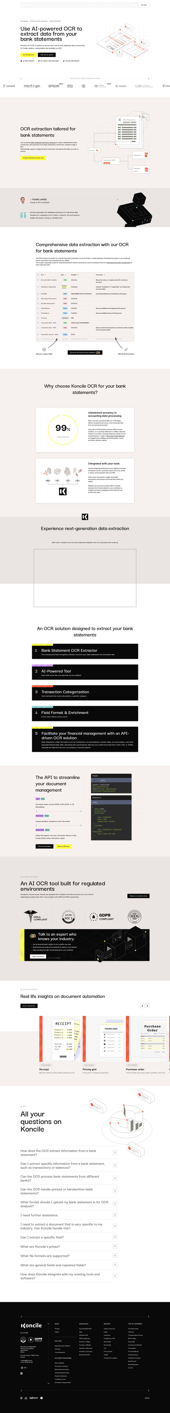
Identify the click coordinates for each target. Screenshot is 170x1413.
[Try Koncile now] (28, 55)
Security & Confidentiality (28, 1346)
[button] (92, 5)
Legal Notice (24, 1350)
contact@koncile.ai (26, 1360)
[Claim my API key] (63, 846)
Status (22, 1352)
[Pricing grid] (103, 1045)
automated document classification (118, 262)
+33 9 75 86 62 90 (26, 1362)
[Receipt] (59, 1045)
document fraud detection (116, 436)
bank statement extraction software (43, 142)
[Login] (134, 5)
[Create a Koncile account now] (33, 158)
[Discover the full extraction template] (85, 352)
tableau (54, 323)
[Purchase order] (146, 1045)
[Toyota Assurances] (84, 86)
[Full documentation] (44, 846)
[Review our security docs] (138, 896)
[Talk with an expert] (47, 55)
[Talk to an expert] (38, 956)
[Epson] (38, 86)
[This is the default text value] (142, 1006)
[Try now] (144, 5)
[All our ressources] (29, 1006)
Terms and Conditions (27, 1348)
